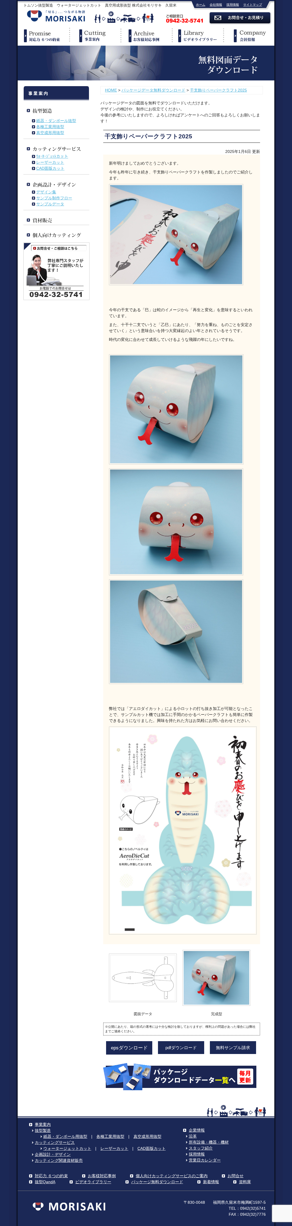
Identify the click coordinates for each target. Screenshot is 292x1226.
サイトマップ (252, 4)
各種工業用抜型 (50, 126)
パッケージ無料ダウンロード (157, 1182)
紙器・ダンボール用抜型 (65, 1136)
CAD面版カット (50, 168)
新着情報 (211, 1182)
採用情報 (232, 4)
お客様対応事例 (102, 1176)
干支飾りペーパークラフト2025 (218, 90)
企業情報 (248, 36)
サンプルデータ (50, 204)
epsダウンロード (129, 1048)
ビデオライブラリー (197, 36)
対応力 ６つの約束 (51, 1176)
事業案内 (94, 36)
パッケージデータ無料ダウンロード (153, 90)
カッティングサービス (55, 1142)
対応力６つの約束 (43, 36)
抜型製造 (43, 1130)
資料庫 (245, 1182)
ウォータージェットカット (67, 1148)
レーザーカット (50, 162)
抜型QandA (45, 1182)
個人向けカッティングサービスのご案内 (172, 1176)
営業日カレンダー (205, 1160)
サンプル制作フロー (54, 198)
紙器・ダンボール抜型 (56, 120)
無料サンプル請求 (233, 1047)
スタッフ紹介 (201, 1148)
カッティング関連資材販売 (59, 1160)
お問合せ (236, 1176)
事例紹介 (146, 36)
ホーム (200, 4)
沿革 (193, 1136)
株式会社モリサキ (56, 16)
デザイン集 (46, 192)
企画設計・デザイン (53, 1154)
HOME (111, 90)
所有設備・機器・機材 (209, 1142)
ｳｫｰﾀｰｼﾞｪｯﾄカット (52, 156)
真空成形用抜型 (50, 132)
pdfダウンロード (181, 1047)
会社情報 (216, 4)
